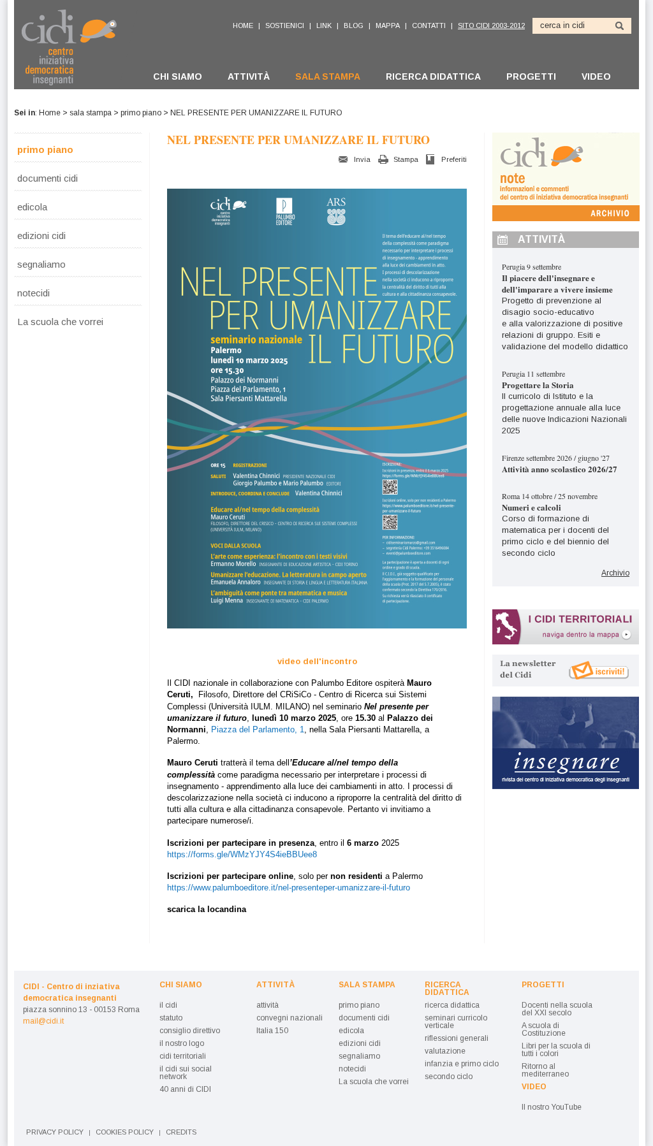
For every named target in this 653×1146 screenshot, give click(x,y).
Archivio (615, 573)
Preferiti (454, 159)
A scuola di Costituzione (544, 1029)
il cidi (168, 1005)
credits (181, 1132)
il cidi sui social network (185, 1072)
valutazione (445, 1051)
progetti (531, 76)
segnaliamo (41, 264)
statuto (170, 1017)
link (324, 25)
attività (249, 76)
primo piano (141, 112)
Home (50, 112)
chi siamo (177, 76)
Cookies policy (125, 1132)
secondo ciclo (449, 1076)
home (243, 25)
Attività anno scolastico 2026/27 (559, 469)
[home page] (76, 47)
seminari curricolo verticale (456, 1021)
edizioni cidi (41, 235)
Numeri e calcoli (531, 507)
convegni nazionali (289, 1017)
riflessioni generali (456, 1038)
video (596, 76)
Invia (362, 159)
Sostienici (284, 25)
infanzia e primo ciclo (462, 1063)
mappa (388, 25)
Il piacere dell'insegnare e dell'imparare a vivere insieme (557, 283)
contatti (429, 25)
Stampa (405, 159)
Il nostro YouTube (552, 1107)
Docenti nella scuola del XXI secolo (557, 1009)
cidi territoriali (182, 1056)
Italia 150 (272, 1030)
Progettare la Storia (538, 385)
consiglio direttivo (189, 1030)
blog (353, 25)
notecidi (33, 292)
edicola (32, 206)
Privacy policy (55, 1132)
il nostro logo (181, 1043)
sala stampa (327, 76)
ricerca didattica (433, 76)
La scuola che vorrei (60, 321)
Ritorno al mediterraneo (545, 1070)
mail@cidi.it (43, 1021)
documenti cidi (47, 178)
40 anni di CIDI (185, 1089)
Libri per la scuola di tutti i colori (556, 1049)
